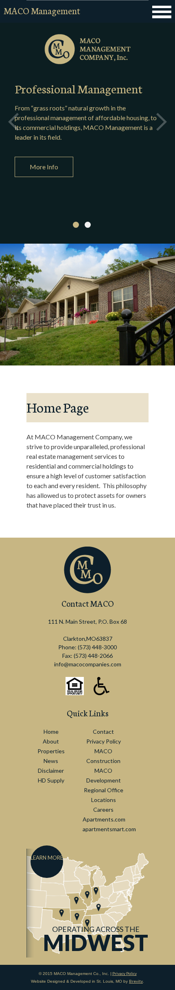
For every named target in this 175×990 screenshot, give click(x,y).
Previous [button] (13, 122)
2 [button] (88, 225)
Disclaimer (51, 770)
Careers (103, 809)
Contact (103, 731)
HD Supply (51, 780)
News (51, 760)
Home (51, 731)
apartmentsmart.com (109, 829)
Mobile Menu (161, 11)
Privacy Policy (103, 741)
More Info (44, 167)
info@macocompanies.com (87, 664)
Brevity (136, 981)
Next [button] (161, 122)
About (51, 741)
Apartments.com (104, 819)
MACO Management (42, 10)
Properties (51, 751)
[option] (87, 122)
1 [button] (76, 225)
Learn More (47, 857)
